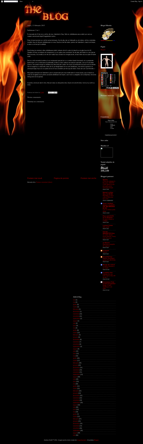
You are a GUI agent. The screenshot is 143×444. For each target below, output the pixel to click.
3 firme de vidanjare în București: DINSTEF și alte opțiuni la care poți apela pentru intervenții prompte (109, 184)
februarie (76, 309)
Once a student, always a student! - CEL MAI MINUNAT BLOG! (109, 206)
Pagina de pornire (61, 178)
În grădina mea (108, 272)
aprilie (75, 304)
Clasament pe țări (106, 90)
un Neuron (106, 242)
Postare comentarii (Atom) (44, 182)
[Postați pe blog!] (51, 93)
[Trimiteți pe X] (53, 93)
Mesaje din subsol (109, 264)
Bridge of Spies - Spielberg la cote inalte (107, 286)
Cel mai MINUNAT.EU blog (108, 232)
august (75, 321)
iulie (74, 323)
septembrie (76, 318)
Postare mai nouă (34, 178)
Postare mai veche (88, 178)
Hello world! (106, 227)
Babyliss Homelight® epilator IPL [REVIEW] (109, 259)
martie (75, 307)
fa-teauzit (106, 250)
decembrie (76, 311)
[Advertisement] (61, 162)
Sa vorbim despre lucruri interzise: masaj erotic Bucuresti (109, 236)
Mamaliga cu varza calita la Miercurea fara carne (108, 197)
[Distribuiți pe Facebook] (54, 93)
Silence (105, 252)
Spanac (105, 179)
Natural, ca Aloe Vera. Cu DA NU (108, 193)
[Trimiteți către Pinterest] (56, 93)
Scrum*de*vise (107, 257)
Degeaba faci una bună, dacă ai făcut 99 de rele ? (109, 275)
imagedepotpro (81, 440)
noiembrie (76, 314)
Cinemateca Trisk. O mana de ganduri (109, 282)
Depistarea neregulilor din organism (109, 245)
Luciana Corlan (108, 225)
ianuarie (75, 337)
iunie (74, 325)
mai (74, 300)
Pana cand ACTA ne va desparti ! (108, 216)
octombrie (76, 316)
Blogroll (103, 49)
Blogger (96, 440)
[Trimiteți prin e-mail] (49, 93)
